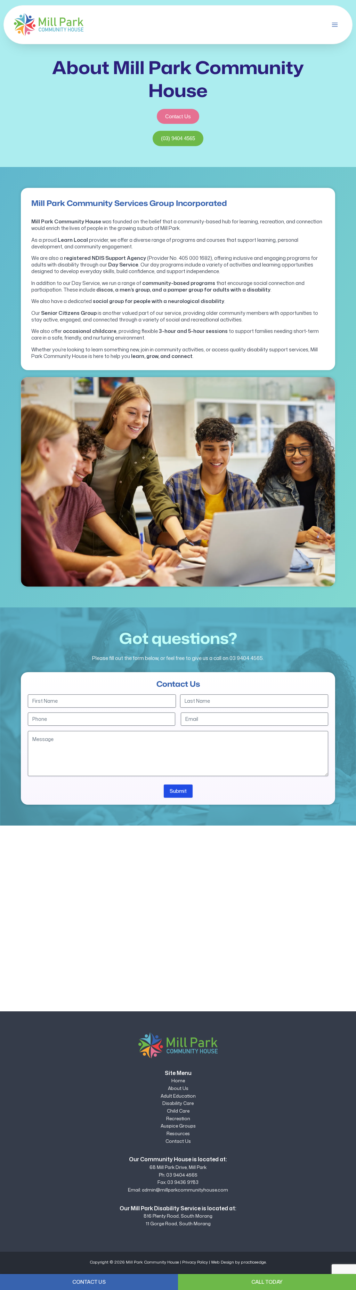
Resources (178, 1133)
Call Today (267, 1281)
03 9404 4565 (246, 658)
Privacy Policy (195, 1262)
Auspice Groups (178, 1126)
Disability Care (178, 1103)
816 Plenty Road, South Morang (178, 1216)
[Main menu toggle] (334, 24)
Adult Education (178, 1096)
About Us (178, 1088)
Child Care (178, 1111)
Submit (178, 791)
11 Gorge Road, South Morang (178, 1223)
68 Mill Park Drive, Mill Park (178, 1167)
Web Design (222, 1262)
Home (178, 1080)
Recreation (178, 1118)
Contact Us (178, 1141)
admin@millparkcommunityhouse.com (185, 1190)
